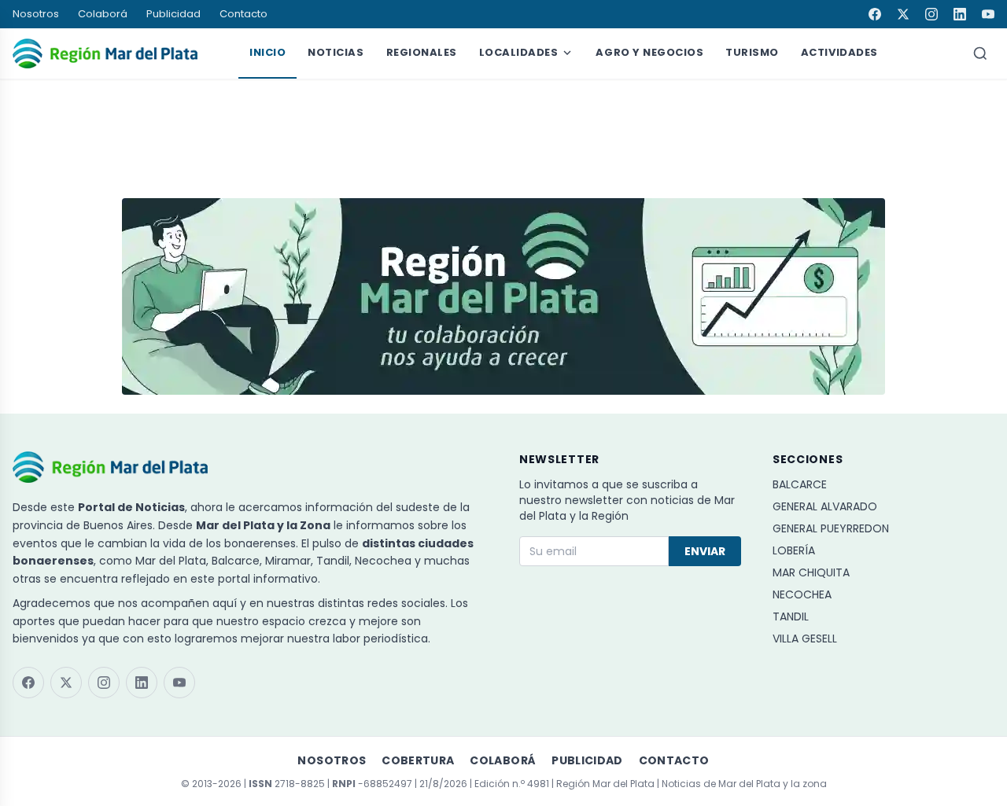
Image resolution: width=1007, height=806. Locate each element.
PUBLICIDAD (587, 760)
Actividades (839, 52)
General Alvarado (825, 506)
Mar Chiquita (811, 572)
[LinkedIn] (960, 14)
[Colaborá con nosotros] (503, 296)
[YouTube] (988, 14)
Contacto (243, 13)
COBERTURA (418, 760)
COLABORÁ (503, 760)
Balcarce (800, 484)
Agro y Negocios (649, 52)
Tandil (791, 616)
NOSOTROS (331, 760)
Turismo (752, 52)
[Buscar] (980, 53)
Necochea (802, 594)
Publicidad (173, 13)
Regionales (421, 52)
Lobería (794, 550)
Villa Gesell (805, 638)
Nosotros (36, 13)
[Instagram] (931, 14)
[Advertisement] (503, 131)
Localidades (519, 52)
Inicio (267, 52)
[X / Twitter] (903, 14)
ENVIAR (704, 551)
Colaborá (102, 13)
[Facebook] (875, 14)
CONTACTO (674, 760)
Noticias (335, 52)
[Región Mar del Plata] (105, 53)
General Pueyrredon (831, 528)
